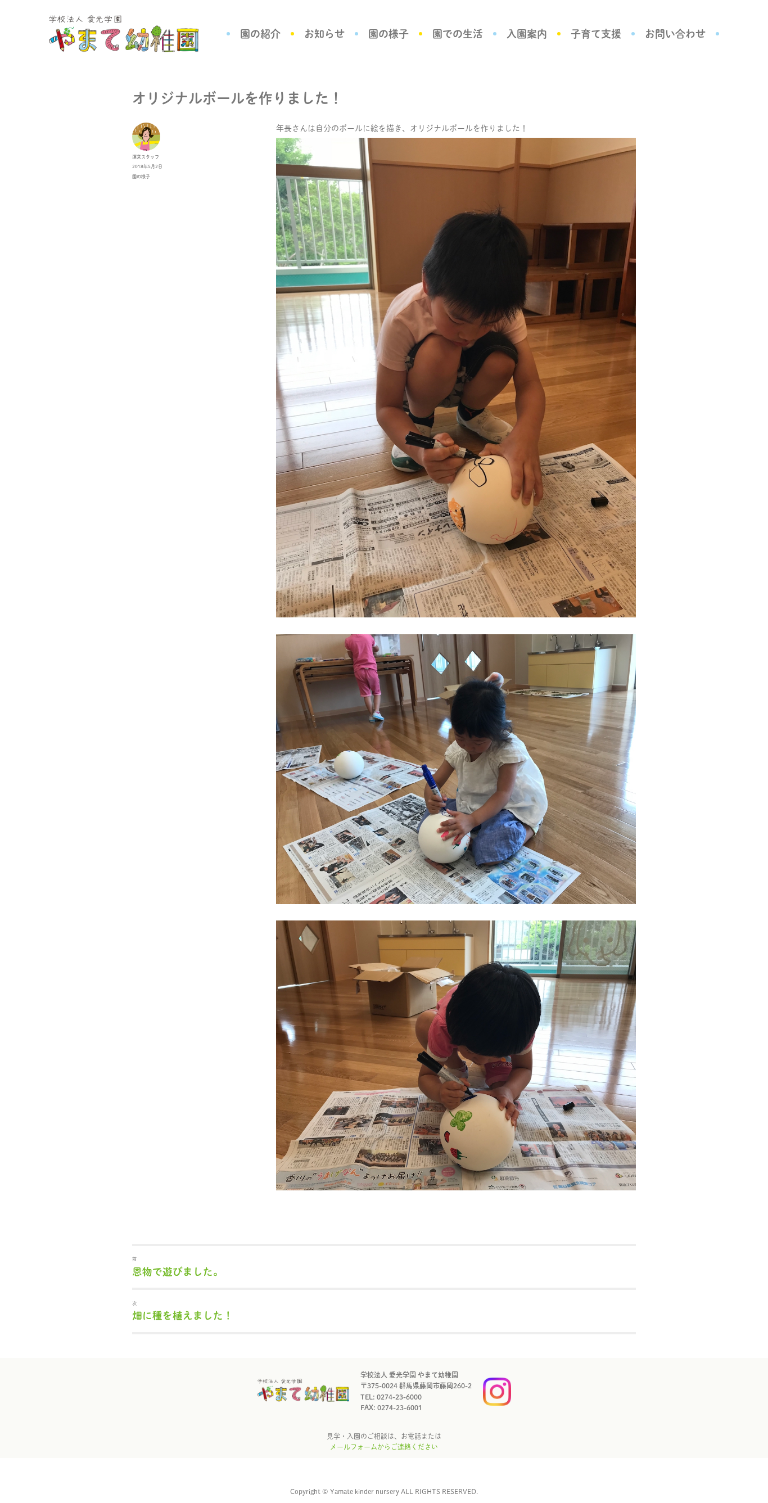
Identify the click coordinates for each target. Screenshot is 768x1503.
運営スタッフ (145, 157)
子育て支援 (596, 34)
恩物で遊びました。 (177, 1271)
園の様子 (388, 34)
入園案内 (527, 34)
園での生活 (457, 34)
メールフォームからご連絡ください (384, 1446)
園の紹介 (260, 34)
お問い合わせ (675, 34)
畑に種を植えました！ (182, 1315)
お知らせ (324, 34)
